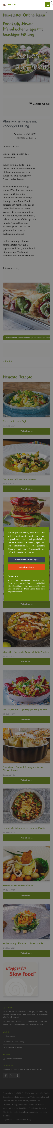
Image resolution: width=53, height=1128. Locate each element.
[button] (26, 559)
